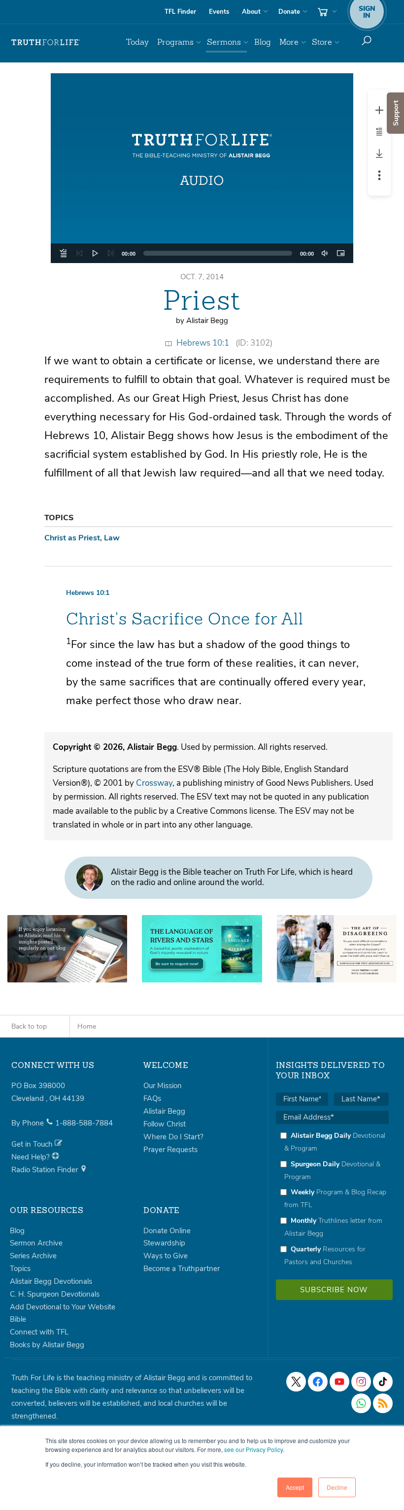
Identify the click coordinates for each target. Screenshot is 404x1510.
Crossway (154, 783)
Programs (175, 42)
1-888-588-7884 (84, 1123)
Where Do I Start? (173, 1137)
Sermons (224, 42)
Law (112, 538)
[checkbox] (332, 1198)
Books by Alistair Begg (47, 1345)
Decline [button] (337, 1487)
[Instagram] (361, 1382)
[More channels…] (383, 1403)
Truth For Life (45, 42)
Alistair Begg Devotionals (51, 1281)
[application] (202, 253)
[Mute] (325, 253)
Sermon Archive (36, 1243)
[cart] (326, 12)
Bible (18, 1319)
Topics (20, 1268)
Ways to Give (165, 1256)
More (289, 42)
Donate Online (167, 1231)
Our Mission (162, 1086)
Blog (262, 42)
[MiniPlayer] (340, 253)
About (251, 11)
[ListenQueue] (63, 253)
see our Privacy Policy (253, 1449)
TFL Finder (180, 11)
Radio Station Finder (45, 1170)
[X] (296, 1382)
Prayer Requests (170, 1150)
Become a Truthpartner (181, 1268)
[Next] (111, 253)
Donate (289, 11)
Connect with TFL (39, 1332)
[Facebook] (318, 1382)
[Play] (95, 253)
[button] (202, 168)
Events (219, 11)
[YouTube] (339, 1382)
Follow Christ (164, 1124)
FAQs (152, 1098)
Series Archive (33, 1256)
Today (137, 42)
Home (86, 1026)
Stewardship (164, 1243)
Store (322, 42)
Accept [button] (295, 1487)
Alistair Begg (164, 1111)
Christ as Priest (72, 538)
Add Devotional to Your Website (62, 1307)
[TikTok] (383, 1382)
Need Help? (31, 1157)
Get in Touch (33, 1144)
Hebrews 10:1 (202, 343)
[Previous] (79, 253)
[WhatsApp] (361, 1403)
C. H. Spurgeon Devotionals (55, 1294)
